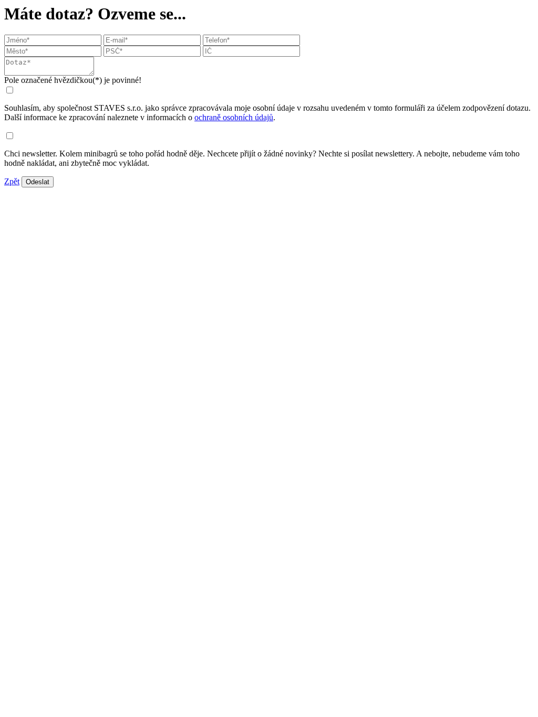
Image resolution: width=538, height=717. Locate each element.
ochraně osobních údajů (233, 117)
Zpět (11, 181)
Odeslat (37, 182)
